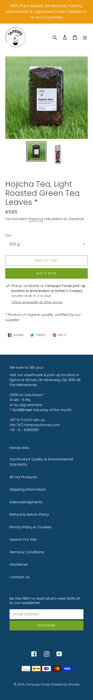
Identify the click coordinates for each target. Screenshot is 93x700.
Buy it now (46, 273)
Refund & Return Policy (29, 514)
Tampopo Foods (38, 684)
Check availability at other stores (37, 302)
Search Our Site (23, 539)
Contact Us (20, 576)
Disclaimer (19, 564)
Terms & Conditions (27, 551)
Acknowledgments (26, 501)
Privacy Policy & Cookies (31, 526)
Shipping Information (28, 489)
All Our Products (23, 476)
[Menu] (85, 37)
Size (8, 235)
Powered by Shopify (65, 684)
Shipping (35, 219)
